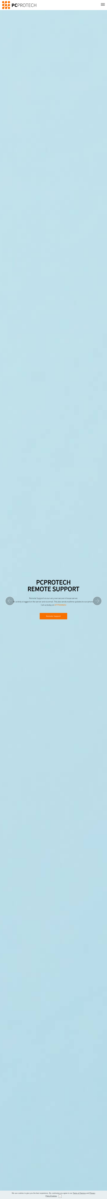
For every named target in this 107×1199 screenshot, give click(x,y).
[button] (9, 601)
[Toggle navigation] (103, 4)
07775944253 (60, 605)
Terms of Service (79, 1193)
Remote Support (53, 616)
